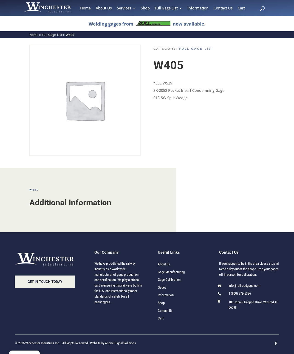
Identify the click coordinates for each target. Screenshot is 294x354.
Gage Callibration (169, 280)
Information (198, 8)
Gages (162, 287)
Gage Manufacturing (171, 272)
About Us (104, 8)
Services (124, 8)
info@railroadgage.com (244, 286)
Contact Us (223, 8)
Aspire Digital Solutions (120, 343)
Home (85, 8)
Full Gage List (166, 8)
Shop (145, 8)
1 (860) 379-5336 (240, 293)
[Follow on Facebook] (275, 343)
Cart (241, 8)
